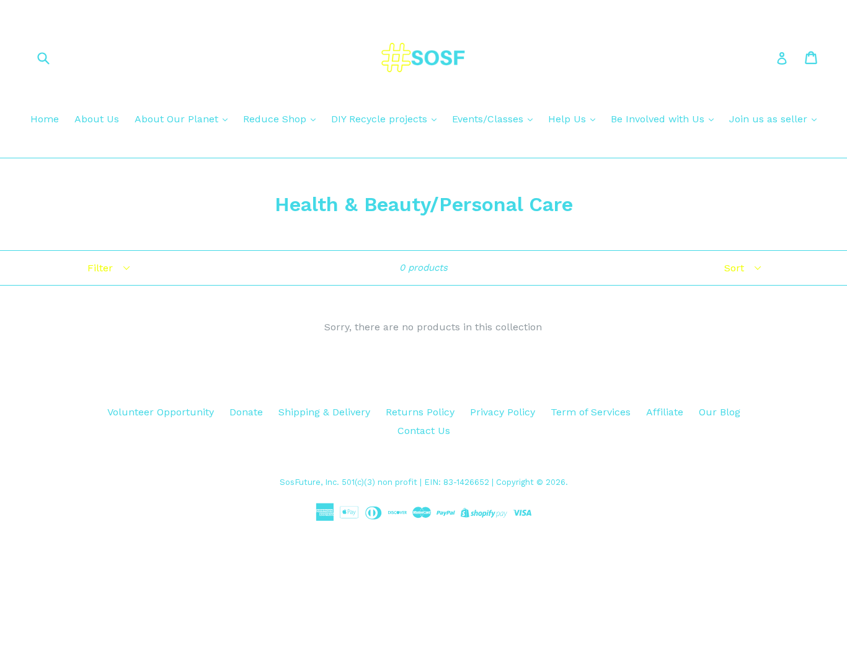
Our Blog (719, 412)
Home (44, 119)
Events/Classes (489, 119)
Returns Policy (420, 412)
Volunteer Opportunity (160, 412)
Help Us (568, 119)
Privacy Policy (502, 412)
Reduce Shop (276, 119)
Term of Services (591, 412)
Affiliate (664, 412)
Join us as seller (769, 119)
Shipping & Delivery (324, 412)
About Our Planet (178, 119)
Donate (246, 412)
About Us (96, 119)
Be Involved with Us (659, 119)
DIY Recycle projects (380, 119)
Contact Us (423, 430)
